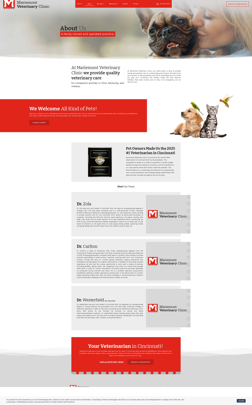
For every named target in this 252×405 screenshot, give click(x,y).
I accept (241, 401)
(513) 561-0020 (165, 4)
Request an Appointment (237, 4)
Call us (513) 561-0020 (111, 362)
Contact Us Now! (39, 122)
